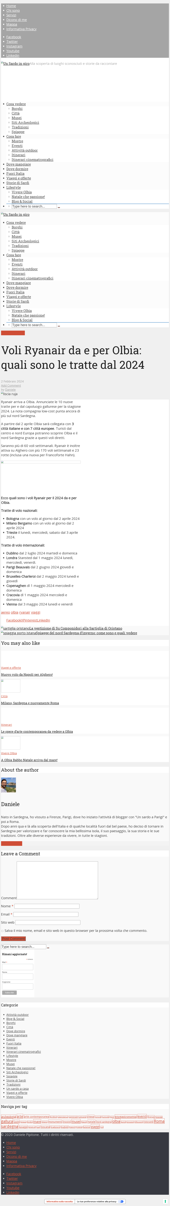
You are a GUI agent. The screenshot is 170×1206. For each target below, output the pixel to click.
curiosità (105, 1117)
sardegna (9, 1126)
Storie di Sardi (17, 182)
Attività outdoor (25, 150)
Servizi (11, 15)
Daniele (10, 389)
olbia (14, 612)
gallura (7, 1121)
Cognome (6, 982)
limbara (23, 1122)
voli (102, 1127)
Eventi (17, 145)
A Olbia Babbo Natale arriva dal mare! (29, 760)
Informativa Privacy (21, 29)
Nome (7, 906)
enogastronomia (126, 1116)
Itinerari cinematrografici (32, 159)
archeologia (8, 1116)
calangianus (63, 1117)
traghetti (64, 1127)
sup (38, 1127)
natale (91, 1121)
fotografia (159, 1117)
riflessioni (139, 1122)
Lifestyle (13, 187)
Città (16, 113)
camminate (73, 1117)
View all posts (11, 843)
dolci (112, 1117)
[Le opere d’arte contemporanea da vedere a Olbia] (10, 719)
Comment (9, 898)
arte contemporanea (36, 1116)
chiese (90, 1116)
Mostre (17, 141)
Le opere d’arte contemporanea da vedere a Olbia (37, 731)
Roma (159, 1121)
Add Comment (11, 385)
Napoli (84, 1122)
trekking (79, 1127)
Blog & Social (22, 201)
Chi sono (13, 10)
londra (29, 1122)
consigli (98, 1117)
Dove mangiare (18, 164)
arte (20, 1116)
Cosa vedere (16, 104)
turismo (86, 1127)
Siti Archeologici (25, 122)
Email (6, 914)
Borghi (17, 108)
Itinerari (18, 155)
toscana (45, 1126)
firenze (151, 1116)
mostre (67, 1121)
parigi (123, 1122)
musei (76, 1121)
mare (37, 1121)
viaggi (35, 612)
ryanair (24, 612)
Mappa (11, 24)
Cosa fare (13, 136)
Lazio (17, 1121)
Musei (17, 118)
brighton (53, 1117)
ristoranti (148, 1121)
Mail (4, 962)
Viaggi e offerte (18, 178)
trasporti (72, 1127)
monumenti (55, 1121)
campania (82, 1117)
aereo (5, 612)
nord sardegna (103, 1121)
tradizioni (55, 1127)
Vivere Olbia (22, 192)
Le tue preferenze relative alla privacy (96, 1201)
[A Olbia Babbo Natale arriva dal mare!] (10, 748)
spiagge (23, 1126)
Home (11, 5)
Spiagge (18, 131)
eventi (142, 1116)
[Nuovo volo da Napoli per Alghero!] (10, 662)
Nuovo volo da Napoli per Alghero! (27, 674)
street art (32, 1127)
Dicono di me (16, 19)
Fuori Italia (15, 173)
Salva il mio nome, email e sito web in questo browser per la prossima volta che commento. (76, 930)
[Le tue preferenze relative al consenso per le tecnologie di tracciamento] (165, 1201)
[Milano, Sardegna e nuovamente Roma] (10, 691)
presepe (130, 1122)
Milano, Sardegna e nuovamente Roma (30, 703)
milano (44, 1122)
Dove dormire (17, 169)
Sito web (7, 922)
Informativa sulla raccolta (60, 1201)
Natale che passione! (28, 196)
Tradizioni (20, 127)
